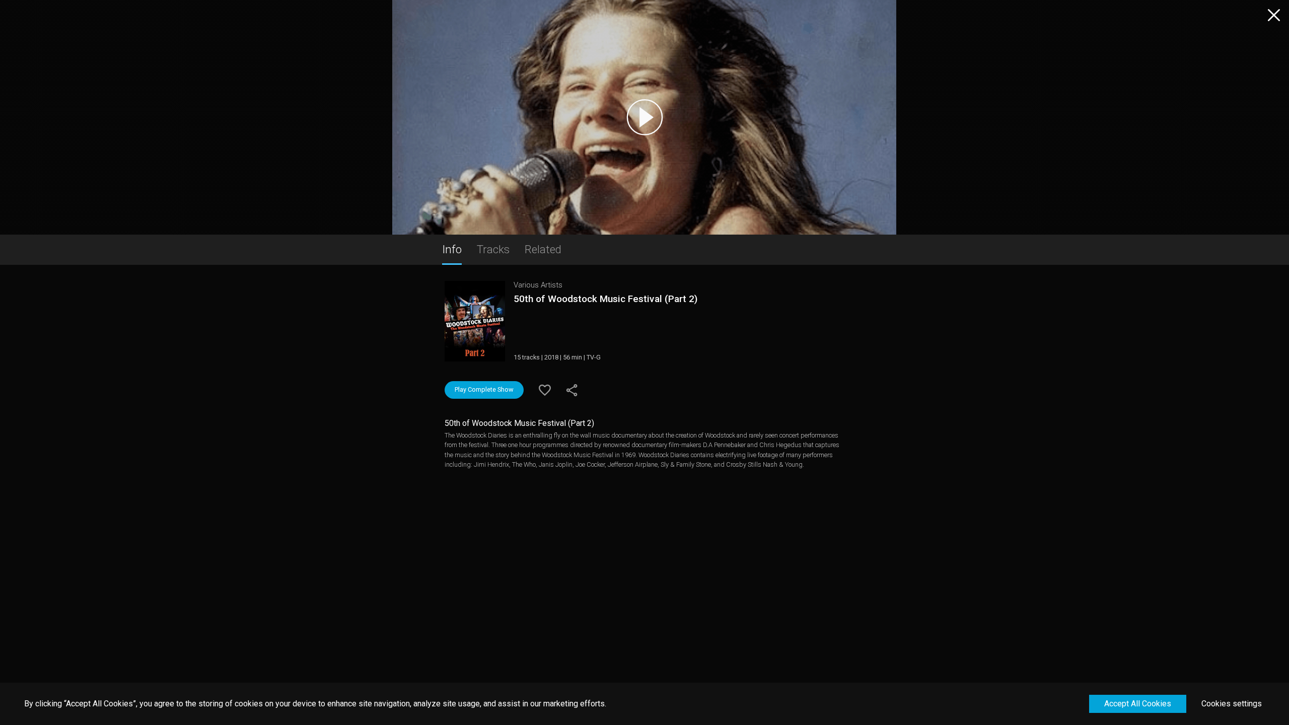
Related (543, 249)
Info (452, 249)
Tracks (493, 249)
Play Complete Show (484, 389)
